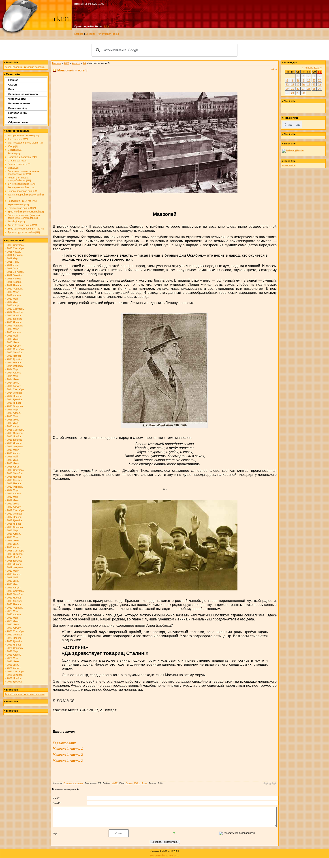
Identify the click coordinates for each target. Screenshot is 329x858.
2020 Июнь (13, 621)
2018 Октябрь (15, 554)
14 (292, 84)
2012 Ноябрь (14, 315)
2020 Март (13, 611)
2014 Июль (13, 382)
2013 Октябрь (15, 352)
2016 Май (12, 456)
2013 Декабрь (14, 359)
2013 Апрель (14, 332)
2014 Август (14, 386)
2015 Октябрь (15, 433)
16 (303, 84)
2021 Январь (14, 644)
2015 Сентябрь (15, 429)
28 (292, 93)
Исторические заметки (21, 135)
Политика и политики (19, 157)
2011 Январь (14, 251)
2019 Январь (14, 564)
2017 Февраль (15, 486)
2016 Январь (14, 443)
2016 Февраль (15, 446)
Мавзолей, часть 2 (68, 754)
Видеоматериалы (19, 103)
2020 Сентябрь (15, 631)
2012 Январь (14, 285)
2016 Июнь (13, 460)
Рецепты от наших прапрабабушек (18, 179)
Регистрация (104, 33)
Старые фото (15, 160)
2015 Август (14, 426)
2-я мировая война (18, 187)
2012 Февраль (15, 288)
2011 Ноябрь (14, 278)
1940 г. (137, 783)
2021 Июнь (13, 661)
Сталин (129, 783)
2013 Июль (13, 342)
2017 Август (14, 507)
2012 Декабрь (14, 318)
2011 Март (13, 258)
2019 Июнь (13, 580)
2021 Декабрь (14, 681)
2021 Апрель (14, 654)
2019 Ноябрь (14, 597)
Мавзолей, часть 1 (68, 748)
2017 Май (12, 496)
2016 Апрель (14, 453)
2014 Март (13, 369)
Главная (78, 33)
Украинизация (16, 204)
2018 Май (12, 537)
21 (292, 88)
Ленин (144, 783)
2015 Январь (14, 402)
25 (314, 88)
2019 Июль (13, 584)
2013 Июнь (13, 339)
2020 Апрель (14, 614)
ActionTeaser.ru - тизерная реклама (25, 67)
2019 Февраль (15, 567)
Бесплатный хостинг (161, 855)
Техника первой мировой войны (26, 194)
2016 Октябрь (15, 473)
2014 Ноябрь (14, 396)
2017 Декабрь (14, 520)
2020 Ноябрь (14, 638)
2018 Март (13, 530)
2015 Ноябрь (14, 436)
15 (298, 84)
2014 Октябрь (15, 392)
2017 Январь (14, 483)
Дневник (90, 33)
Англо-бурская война (20, 225)
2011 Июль (13, 265)
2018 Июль (13, 544)
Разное (12, 153)
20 (287, 88)
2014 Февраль (15, 366)
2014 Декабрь (14, 399)
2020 (66, 63)
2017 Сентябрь (15, 510)
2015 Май (12, 416)
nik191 (115, 783)
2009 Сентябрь (15, 245)
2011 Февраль (15, 255)
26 (319, 88)
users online (288, 165)
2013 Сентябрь (15, 349)
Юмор (11, 146)
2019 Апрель (14, 574)
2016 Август (14, 466)
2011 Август (13, 268)
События (13, 149)
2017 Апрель (14, 493)
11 (314, 80)
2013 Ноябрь (14, 355)
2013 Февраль (15, 325)
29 (298, 93)
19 (319, 84)
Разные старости (17, 164)
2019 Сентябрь (15, 591)
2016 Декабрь (14, 480)
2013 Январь (14, 322)
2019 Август (14, 587)
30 (303, 93)
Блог (11, 89)
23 (303, 88)
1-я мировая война (18, 183)
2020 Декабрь (14, 641)
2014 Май (12, 376)
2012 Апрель (14, 295)
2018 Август (14, 547)
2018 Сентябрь (15, 550)
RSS (106, 26)
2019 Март (13, 570)
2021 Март (13, 651)
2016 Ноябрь (14, 476)
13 (287, 84)
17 (308, 84)
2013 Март (13, 329)
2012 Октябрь (15, 312)
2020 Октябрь (15, 634)
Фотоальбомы (17, 98)
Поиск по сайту (17, 108)
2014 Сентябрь (15, 389)
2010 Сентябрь (15, 248)
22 (298, 88)
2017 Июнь (13, 500)
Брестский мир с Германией (24, 211)
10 (308, 80)
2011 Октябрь (14, 275)
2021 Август (14, 668)
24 (84, 63)
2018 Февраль (15, 527)
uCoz (176, 855)
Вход (116, 33)
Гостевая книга (17, 113)
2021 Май (12, 658)
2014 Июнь (13, 379)
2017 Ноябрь (14, 517)
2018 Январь (14, 523)
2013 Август (14, 345)
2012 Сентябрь (15, 308)
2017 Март (13, 490)
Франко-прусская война (21, 232)
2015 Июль (13, 423)
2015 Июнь (13, 419)
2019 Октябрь (15, 594)
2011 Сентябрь (15, 271)
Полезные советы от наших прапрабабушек (23, 172)
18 (314, 84)
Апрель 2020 (312, 67)
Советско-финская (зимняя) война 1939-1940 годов (24, 216)
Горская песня (64, 742)
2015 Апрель (14, 413)
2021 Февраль (15, 648)
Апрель (76, 63)
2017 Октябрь (15, 513)
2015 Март (13, 409)
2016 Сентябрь (15, 470)
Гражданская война (19, 208)
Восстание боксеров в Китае (24, 228)
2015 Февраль (15, 406)
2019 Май (12, 577)
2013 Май (12, 335)
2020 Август (14, 627)
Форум (12, 117)
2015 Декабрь (14, 439)
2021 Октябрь (15, 675)
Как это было (15, 139)
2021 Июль (13, 664)
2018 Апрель (14, 533)
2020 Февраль (15, 607)
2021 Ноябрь (14, 678)
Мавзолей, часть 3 (68, 760)
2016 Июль (13, 463)
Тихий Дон (13, 221)
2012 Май (12, 298)
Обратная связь (18, 122)
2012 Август (14, 305)
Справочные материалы (23, 94)
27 (287, 93)
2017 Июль (13, 503)
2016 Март (13, 449)
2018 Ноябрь (14, 557)
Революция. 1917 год (19, 200)
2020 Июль (13, 624)
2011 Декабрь (14, 282)
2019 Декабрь (14, 601)
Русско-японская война (21, 191)
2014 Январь (14, 362)
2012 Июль (13, 302)
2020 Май (12, 617)
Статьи (12, 84)
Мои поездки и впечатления (23, 142)
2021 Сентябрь (15, 671)
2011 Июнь (13, 261)
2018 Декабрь (14, 560)
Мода (11, 167)
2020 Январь (14, 604)
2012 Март (13, 292)
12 (319, 80)
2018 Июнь (13, 540)
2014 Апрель (14, 372)
